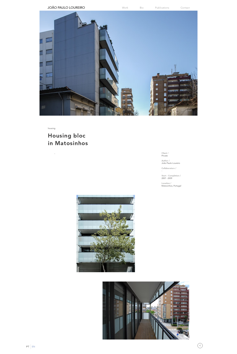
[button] (106, 233)
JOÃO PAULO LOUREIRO (66, 8)
